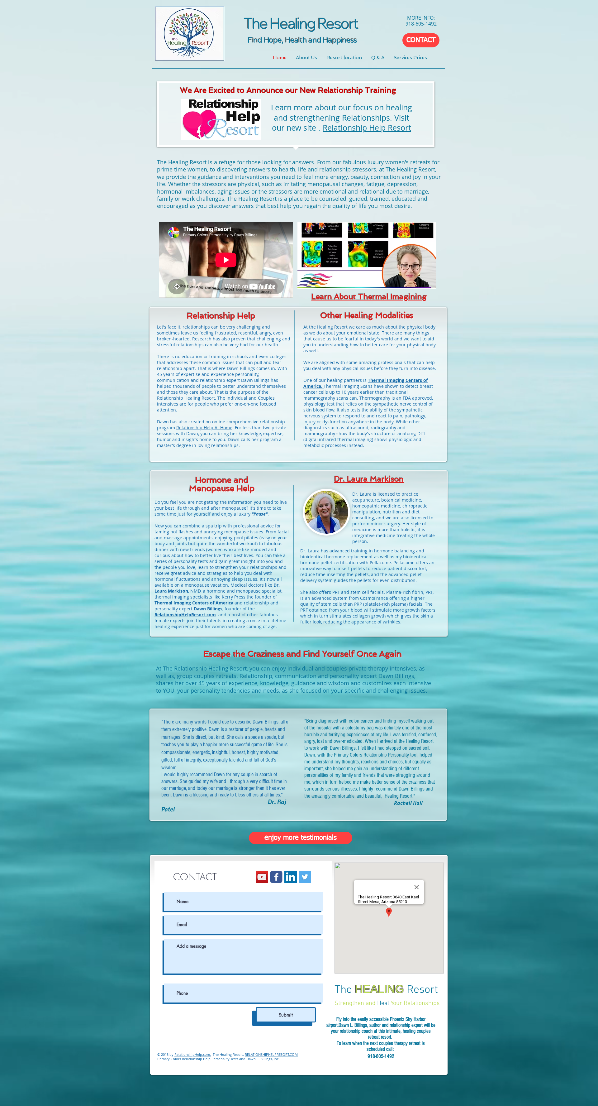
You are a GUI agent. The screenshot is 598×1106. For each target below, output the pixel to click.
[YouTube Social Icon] (262, 877)
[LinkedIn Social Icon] (290, 877)
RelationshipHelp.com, (192, 1054)
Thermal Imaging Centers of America (193, 603)
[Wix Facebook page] (276, 877)
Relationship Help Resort (367, 128)
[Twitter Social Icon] (305, 877)
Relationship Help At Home (204, 427)
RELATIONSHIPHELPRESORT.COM (271, 1054)
